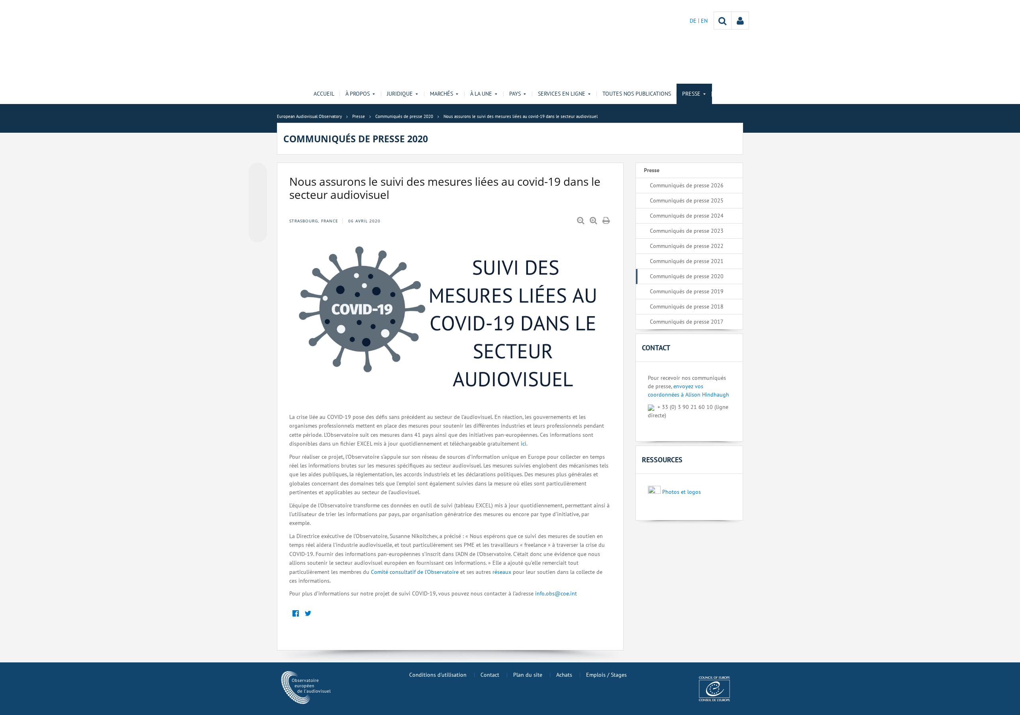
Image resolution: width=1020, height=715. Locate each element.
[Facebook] (295, 614)
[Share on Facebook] (258, 203)
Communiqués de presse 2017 (687, 321)
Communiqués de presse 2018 (687, 306)
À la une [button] (481, 93)
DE (694, 20)
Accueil (324, 93)
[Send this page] (258, 233)
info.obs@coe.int (556, 593)
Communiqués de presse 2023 (687, 230)
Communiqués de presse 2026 (687, 185)
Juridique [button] (400, 93)
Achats (564, 674)
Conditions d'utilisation (438, 674)
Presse (651, 170)
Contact (490, 674)
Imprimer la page (606, 220)
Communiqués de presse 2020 (687, 276)
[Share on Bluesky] (258, 173)
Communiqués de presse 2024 (687, 215)
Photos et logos (681, 491)
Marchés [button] (441, 93)
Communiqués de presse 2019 (687, 291)
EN (704, 20)
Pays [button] (515, 93)
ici (523, 443)
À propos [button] (357, 93)
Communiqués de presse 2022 (687, 245)
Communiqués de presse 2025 (687, 200)
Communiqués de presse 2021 (687, 261)
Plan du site (527, 674)
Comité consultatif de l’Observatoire (415, 572)
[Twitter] (308, 614)
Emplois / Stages (606, 674)
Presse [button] (691, 93)
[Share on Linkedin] (258, 218)
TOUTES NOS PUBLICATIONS (636, 93)
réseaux (501, 572)
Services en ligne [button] (561, 93)
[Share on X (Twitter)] (258, 188)
